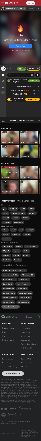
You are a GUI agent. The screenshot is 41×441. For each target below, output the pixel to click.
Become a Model (7, 359)
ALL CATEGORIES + (10, 307)
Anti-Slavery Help (27, 348)
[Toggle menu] (2, 3)
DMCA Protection (27, 367)
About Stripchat (9, 328)
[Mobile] (4, 209)
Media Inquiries (9, 340)
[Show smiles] (32, 75)
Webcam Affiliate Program (10, 367)
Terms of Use (25, 332)
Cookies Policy (26, 340)
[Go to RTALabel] (4, 408)
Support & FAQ (26, 359)
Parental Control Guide (28, 344)
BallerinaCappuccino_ (11, 201)
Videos (33, 8)
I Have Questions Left (13, 373)
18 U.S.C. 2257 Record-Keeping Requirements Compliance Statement (16, 422)
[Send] (37, 75)
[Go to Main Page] (12, 3)
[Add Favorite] (3, 68)
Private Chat (32, 99)
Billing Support (26, 363)
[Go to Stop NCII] (14, 414)
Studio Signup (6, 363)
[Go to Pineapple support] (3, 415)
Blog (5, 332)
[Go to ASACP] (13, 409)
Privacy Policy (26, 328)
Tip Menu (33, 81)
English (30, 317)
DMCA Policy (25, 336)
